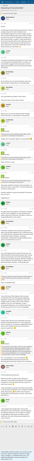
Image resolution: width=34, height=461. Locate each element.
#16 (32, 372)
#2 (32, 57)
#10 (32, 227)
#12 (32, 273)
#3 (32, 78)
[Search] (32, 2)
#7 (32, 149)
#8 (32, 172)
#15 (32, 338)
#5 (32, 111)
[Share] (30, 24)
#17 (32, 406)
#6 (32, 126)
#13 (32, 293)
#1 (32, 23)
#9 (32, 208)
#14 (32, 317)
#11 (32, 250)
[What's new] (28, 2)
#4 (32, 93)
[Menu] (2, 2)
